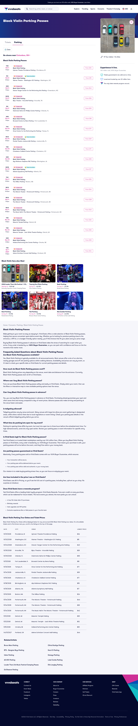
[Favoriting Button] (131, 22)
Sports (93, 9)
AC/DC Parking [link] (9, 660)
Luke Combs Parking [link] (55, 660)
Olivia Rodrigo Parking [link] (56, 645)
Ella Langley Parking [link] (55, 665)
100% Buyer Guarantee (77, 2)
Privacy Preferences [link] (120, 717)
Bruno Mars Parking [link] (11, 645)
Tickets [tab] (8, 42)
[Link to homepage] (13, 9)
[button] (7, 50)
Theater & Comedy (113, 9)
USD (126, 9)
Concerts (101, 9)
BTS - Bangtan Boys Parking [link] (14, 650)
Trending (85, 9)
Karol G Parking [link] (53, 650)
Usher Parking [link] (9, 655)
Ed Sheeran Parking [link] (11, 670)
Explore (76, 9)
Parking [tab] (18, 42)
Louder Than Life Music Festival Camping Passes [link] (21, 665)
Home (5, 325)
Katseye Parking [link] (53, 655)
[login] (131, 9)
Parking (19, 325)
